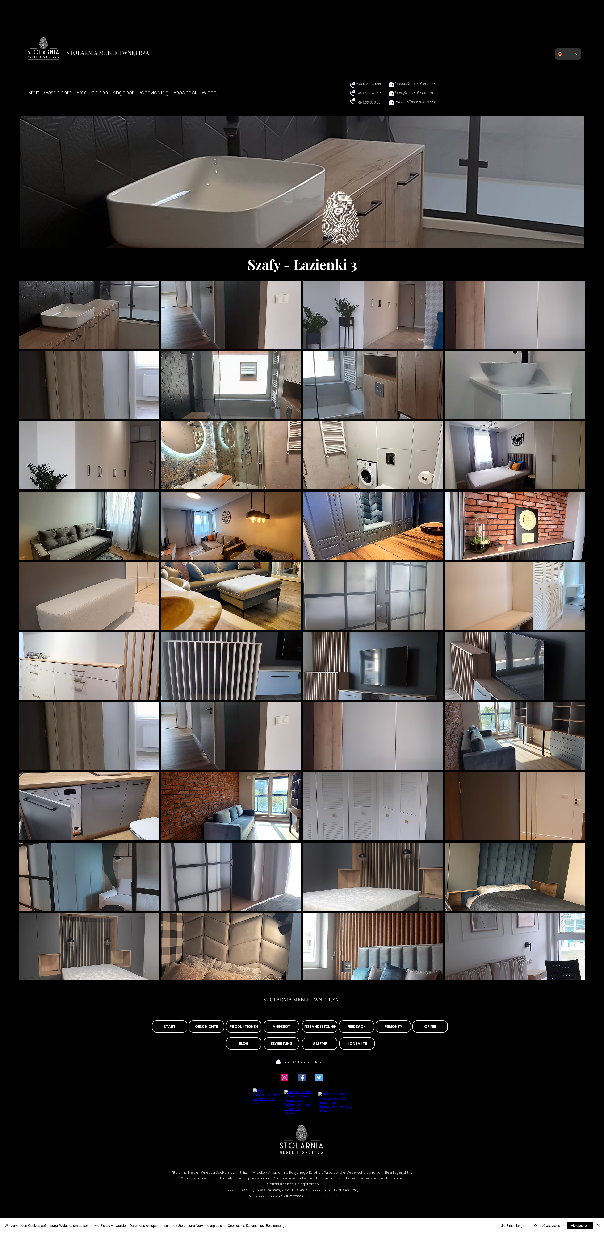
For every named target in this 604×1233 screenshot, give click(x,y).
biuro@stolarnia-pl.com (304, 1062)
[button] (89, 315)
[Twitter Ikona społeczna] (319, 1077)
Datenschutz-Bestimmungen (267, 1225)
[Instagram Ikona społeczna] (284, 1077)
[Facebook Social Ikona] (302, 1077)
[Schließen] (598, 1225)
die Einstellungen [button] (513, 1225)
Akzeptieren (580, 1225)
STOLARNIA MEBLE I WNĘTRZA (108, 52)
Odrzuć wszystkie (547, 1225)
